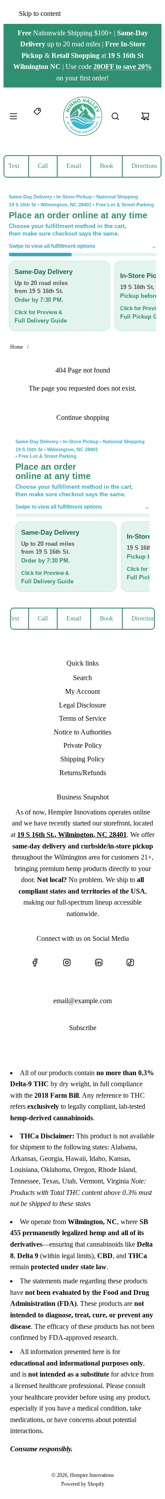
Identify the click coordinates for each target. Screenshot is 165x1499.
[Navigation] (13, 116)
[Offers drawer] (38, 116)
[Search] (115, 116)
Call (43, 166)
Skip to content (40, 13)
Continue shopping (82, 417)
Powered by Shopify (82, 1484)
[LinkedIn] (99, 962)
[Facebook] (35, 962)
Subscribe (82, 1027)
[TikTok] (130, 962)
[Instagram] (67, 962)
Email (73, 166)
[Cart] (145, 116)
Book (106, 166)
